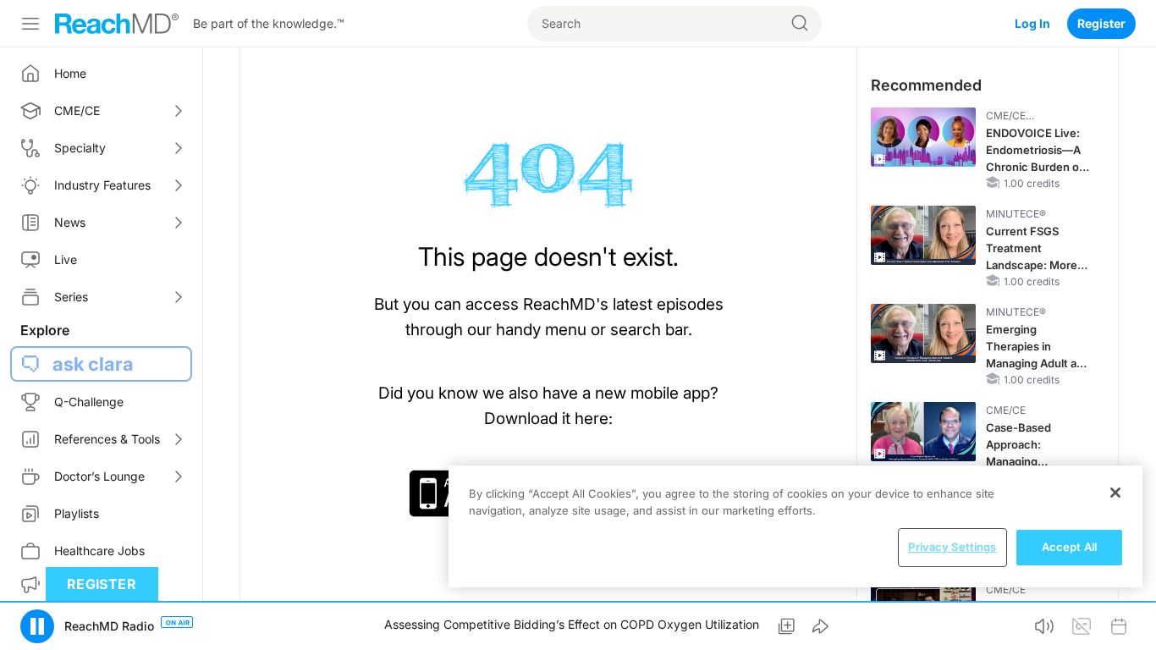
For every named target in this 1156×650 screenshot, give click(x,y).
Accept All (1069, 547)
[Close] (1115, 492)
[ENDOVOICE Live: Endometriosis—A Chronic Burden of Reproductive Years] (923, 137)
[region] (795, 526)
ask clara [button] (93, 364)
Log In (1032, 23)
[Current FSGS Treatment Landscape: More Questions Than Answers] (923, 235)
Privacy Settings (952, 547)
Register (1101, 23)
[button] (37, 626)
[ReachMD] (116, 24)
